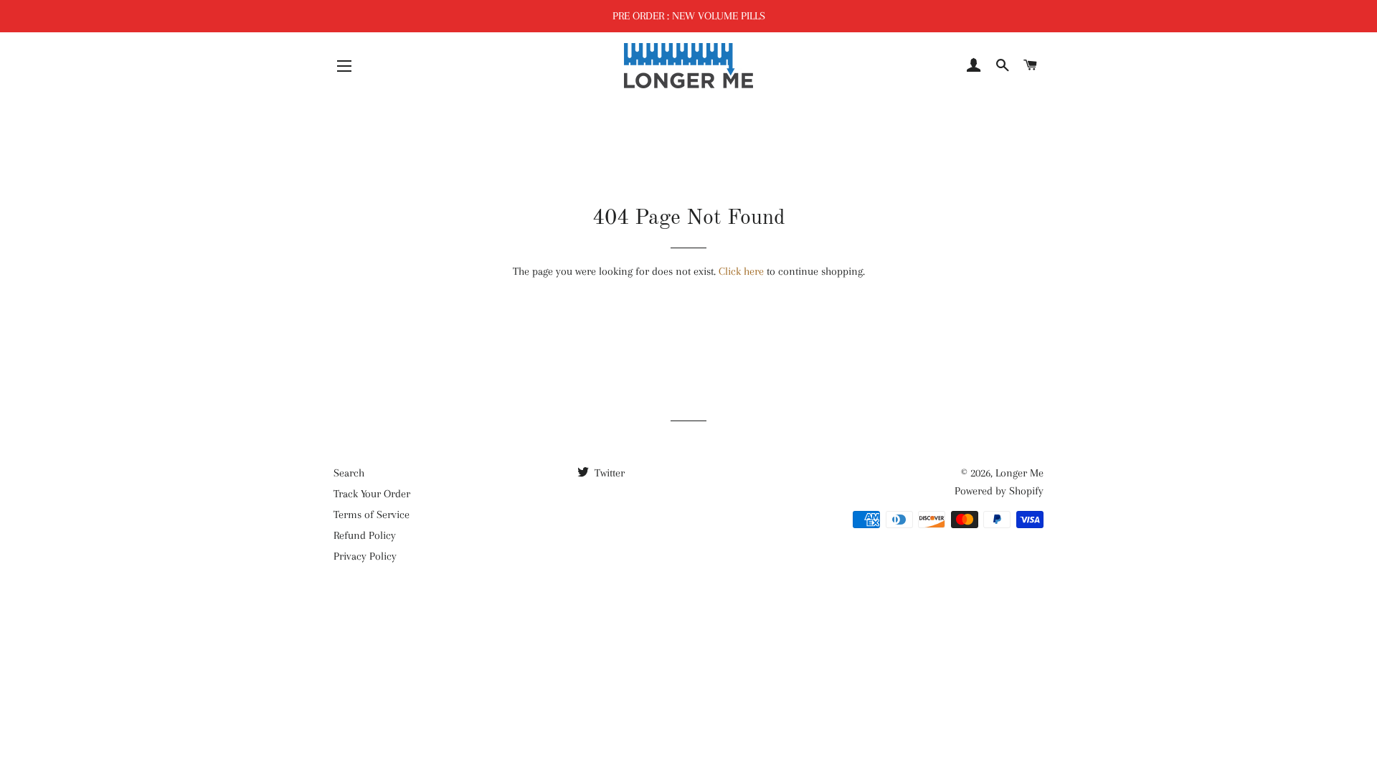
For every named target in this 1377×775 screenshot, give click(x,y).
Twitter (608, 472)
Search (348, 472)
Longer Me (1019, 472)
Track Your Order (371, 493)
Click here (741, 271)
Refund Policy (364, 535)
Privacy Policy (365, 556)
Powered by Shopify (999, 490)
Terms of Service (371, 514)
